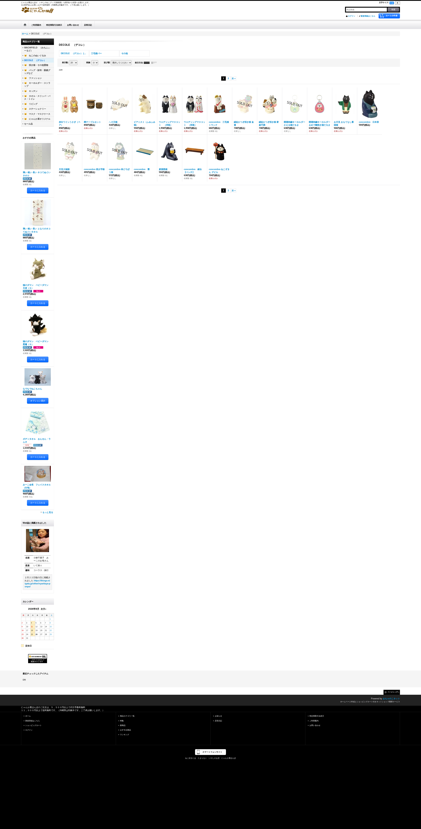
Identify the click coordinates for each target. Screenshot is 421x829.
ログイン (351, 16)
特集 (122, 721)
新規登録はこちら (368, 16)
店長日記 (218, 721)
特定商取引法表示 (317, 716)
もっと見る (47, 512)
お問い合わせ (315, 725)
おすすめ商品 (125, 730)
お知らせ (218, 716)
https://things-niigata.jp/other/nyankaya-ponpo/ (37, 583)
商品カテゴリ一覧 (127, 716)
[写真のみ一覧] (147, 63)
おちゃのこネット (391, 698)
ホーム (28, 716)
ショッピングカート (33, 725)
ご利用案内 (314, 721)
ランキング (124, 735)
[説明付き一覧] (154, 63)
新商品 (122, 725)
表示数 (65, 62)
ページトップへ (393, 692)
